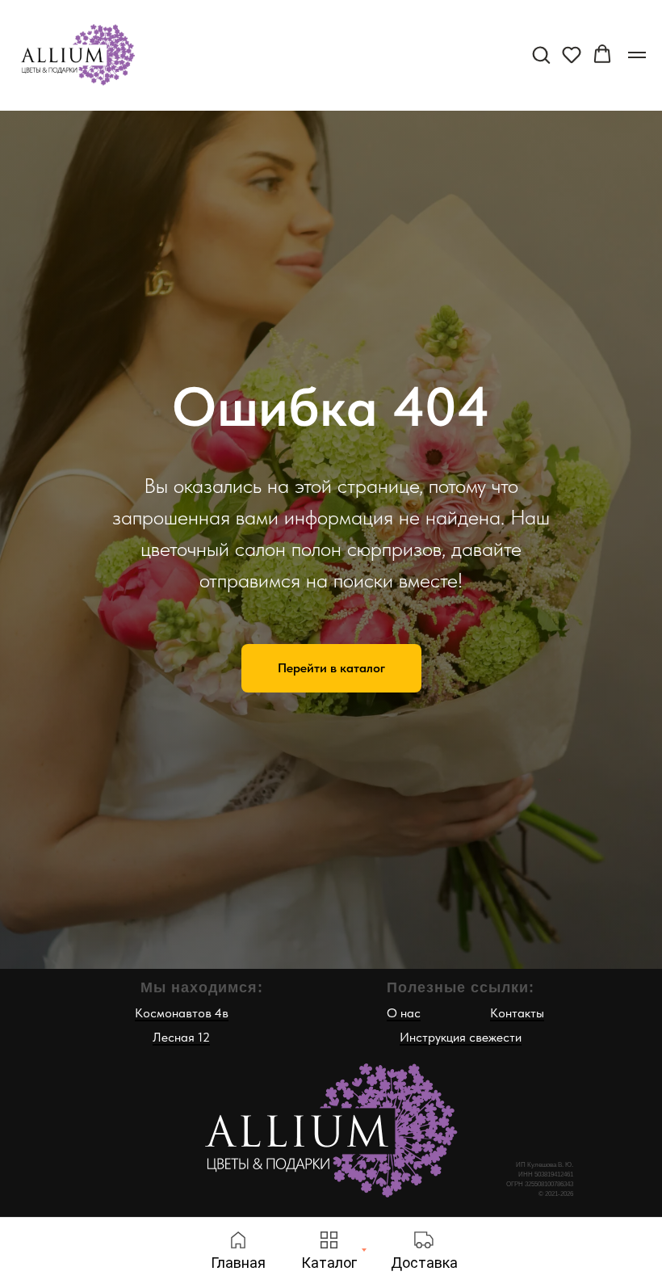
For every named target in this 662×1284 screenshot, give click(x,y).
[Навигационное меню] (637, 55)
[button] (541, 54)
